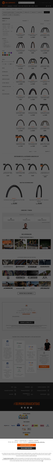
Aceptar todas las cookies (25, 445)
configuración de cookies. (36, 442)
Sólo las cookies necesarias (26, 448)
